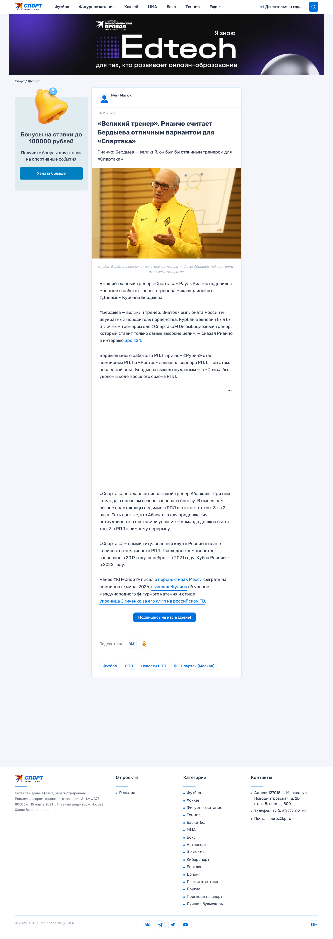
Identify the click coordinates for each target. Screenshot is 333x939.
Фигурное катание (97, 6)
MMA (152, 6)
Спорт (20, 81)
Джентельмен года (283, 6)
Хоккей (131, 6)
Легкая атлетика (202, 881)
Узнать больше (51, 173)
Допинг (193, 874)
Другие (193, 889)
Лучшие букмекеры (205, 903)
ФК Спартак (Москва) (194, 666)
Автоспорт (197, 844)
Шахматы (195, 852)
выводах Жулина (169, 586)
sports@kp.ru (279, 818)
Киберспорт (198, 859)
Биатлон (195, 866)
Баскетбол (196, 822)
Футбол (62, 6)
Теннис (193, 6)
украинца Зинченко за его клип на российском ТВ (152, 601)
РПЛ (129, 666)
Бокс (171, 6)
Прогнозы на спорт (205, 896)
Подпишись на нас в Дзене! (164, 617)
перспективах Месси (180, 579)
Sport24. (133, 340)
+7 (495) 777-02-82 (289, 811)
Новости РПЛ (153, 666)
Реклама (127, 792)
